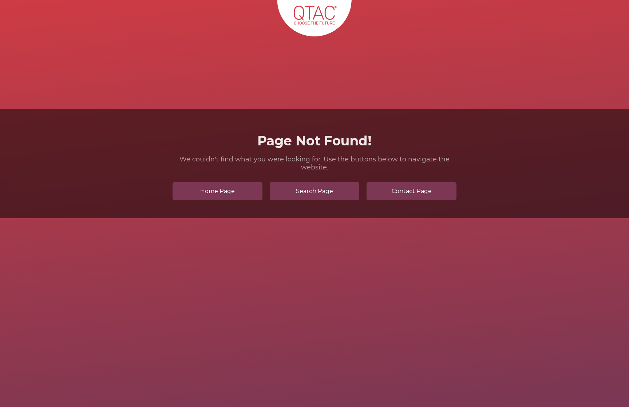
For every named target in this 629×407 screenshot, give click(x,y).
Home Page (217, 191)
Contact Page (412, 191)
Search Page (314, 191)
